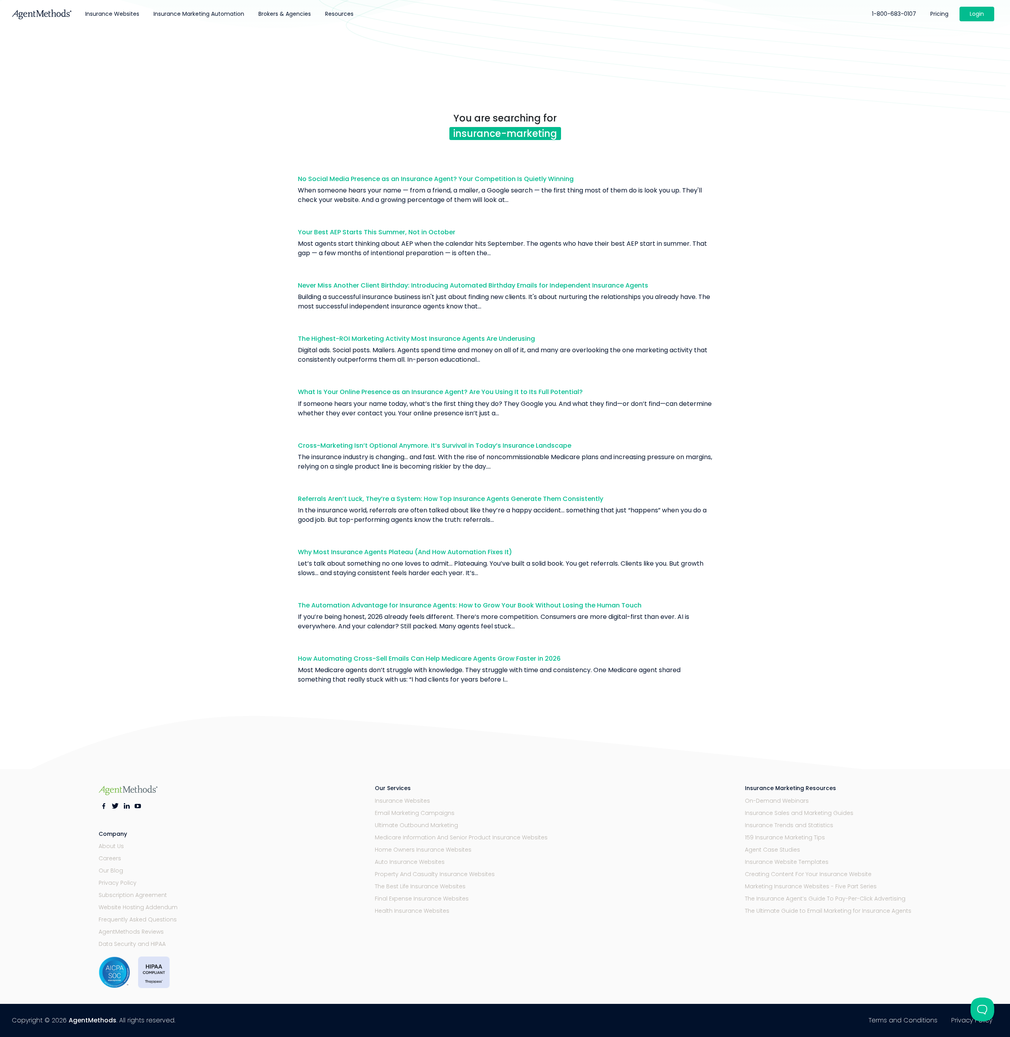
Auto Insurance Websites (410, 862)
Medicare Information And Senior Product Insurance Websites (461, 837)
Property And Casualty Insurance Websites (435, 874)
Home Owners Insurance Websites (423, 850)
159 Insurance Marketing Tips (785, 837)
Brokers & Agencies (284, 14)
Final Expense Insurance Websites (422, 898)
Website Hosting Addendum (138, 907)
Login (977, 14)
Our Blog (111, 870)
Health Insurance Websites (412, 911)
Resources (339, 14)
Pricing (939, 14)
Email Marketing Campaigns (414, 813)
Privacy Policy (118, 883)
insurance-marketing (505, 133)
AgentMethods (92, 1020)
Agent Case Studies (772, 850)
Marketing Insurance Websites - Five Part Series (811, 886)
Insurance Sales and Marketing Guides (799, 813)
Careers (110, 858)
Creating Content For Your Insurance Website (808, 874)
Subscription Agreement (133, 895)
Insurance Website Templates (787, 862)
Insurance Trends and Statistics (789, 825)
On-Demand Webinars (777, 801)
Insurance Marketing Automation (198, 14)
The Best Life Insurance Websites (420, 886)
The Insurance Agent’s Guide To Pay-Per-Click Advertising (825, 898)
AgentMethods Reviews (131, 932)
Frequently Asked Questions (138, 919)
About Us (111, 846)
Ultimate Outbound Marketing (416, 825)
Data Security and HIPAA (132, 944)
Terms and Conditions (903, 1020)
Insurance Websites (112, 14)
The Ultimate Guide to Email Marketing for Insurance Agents (828, 911)
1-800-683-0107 (894, 14)
